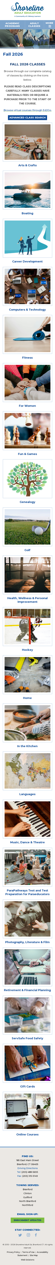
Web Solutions (27, 1260)
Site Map (34, 1255)
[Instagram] (28, 1236)
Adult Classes (34, 24)
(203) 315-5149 (30, 1176)
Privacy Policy (13, 1252)
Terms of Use (28, 1252)
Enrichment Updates (27, 1220)
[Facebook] (36, 1236)
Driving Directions (27, 1168)
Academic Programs (12, 24)
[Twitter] (20, 1236)
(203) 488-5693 (29, 1172)
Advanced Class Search (27, 117)
